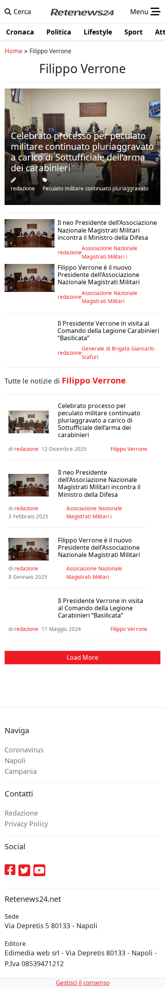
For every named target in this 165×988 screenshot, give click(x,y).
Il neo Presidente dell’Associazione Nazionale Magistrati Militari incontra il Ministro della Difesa (99, 483)
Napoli (15, 760)
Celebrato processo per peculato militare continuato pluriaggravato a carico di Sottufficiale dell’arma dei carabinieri (99, 420)
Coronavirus (24, 749)
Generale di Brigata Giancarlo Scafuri (118, 352)
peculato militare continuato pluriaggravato (95, 188)
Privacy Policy (26, 823)
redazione (23, 188)
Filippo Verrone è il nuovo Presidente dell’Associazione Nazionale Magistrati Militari (99, 548)
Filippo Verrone (129, 449)
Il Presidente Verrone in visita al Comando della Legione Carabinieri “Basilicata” (100, 608)
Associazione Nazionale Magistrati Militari (109, 297)
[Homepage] (82, 11)
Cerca (21, 11)
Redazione (21, 813)
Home (13, 51)
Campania (21, 771)
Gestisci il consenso (82, 983)
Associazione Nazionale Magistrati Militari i (109, 252)
